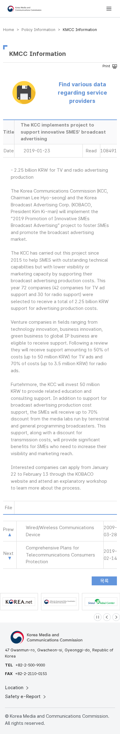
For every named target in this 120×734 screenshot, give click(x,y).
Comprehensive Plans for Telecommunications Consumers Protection (60, 554)
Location (15, 687)
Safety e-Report (23, 696)
